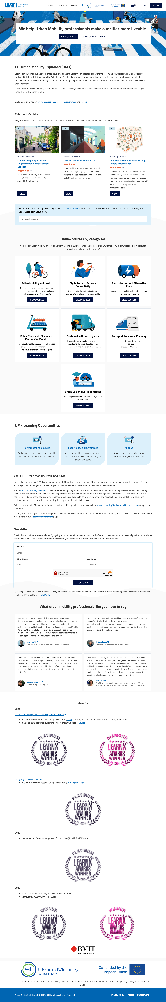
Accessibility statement (138, 994)
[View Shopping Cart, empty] (132, 5)
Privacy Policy (43, 595)
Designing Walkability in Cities (28, 779)
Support (74, 5)
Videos (129, 448)
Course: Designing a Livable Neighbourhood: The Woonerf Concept (33, 165)
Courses (50, 5)
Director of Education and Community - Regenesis (114, 644)
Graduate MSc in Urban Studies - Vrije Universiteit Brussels (48, 644)
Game (69, 719)
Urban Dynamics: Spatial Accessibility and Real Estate (39, 714)
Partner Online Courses (37, 448)
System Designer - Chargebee (37, 684)
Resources (61, 5)
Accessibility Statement (42, 516)
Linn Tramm (31, 641)
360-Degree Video (75, 782)
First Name (22, 559)
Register (155, 5)
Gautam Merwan (34, 681)
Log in (143, 5)
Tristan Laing (101, 641)
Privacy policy (117, 994)
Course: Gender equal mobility (79, 161)
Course (82, 722)
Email (20, 546)
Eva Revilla (100, 680)
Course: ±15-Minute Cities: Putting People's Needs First (128, 163)
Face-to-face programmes (83, 448)
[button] (82, 5)
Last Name (91, 559)
